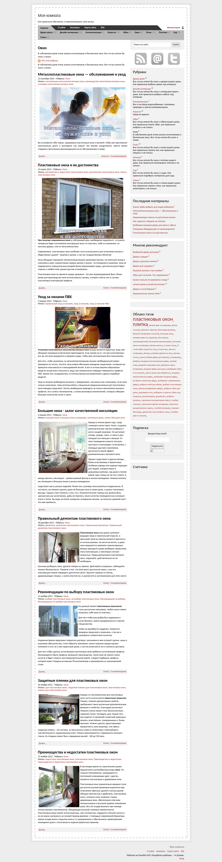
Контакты (75, 27)
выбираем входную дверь (165, 377)
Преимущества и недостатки (107, 759)
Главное (44, 28)
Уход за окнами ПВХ (55, 297)
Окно (139, 32)
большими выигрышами (160, 342)
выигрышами (149, 396)
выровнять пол (145, 393)
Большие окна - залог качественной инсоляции (77, 411)
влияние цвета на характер (145, 338)
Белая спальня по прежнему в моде (150, 280)
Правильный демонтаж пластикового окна (74, 519)
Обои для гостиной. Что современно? (151, 275)
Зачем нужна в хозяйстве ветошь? (149, 284)
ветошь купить (156, 346)
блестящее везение (166, 330)
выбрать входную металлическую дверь (151, 361)
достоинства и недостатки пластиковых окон (66, 172)
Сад (176, 32)
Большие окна (52, 418)
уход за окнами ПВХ (99, 304)
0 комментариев (118, 156)
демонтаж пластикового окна (70, 525)
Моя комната (49, 15)
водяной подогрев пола (149, 365)
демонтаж (50, 525)
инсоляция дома (95, 418)
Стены (44, 37)
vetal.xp (105, 156)
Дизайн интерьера (71, 32)
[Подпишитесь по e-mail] (157, 59)
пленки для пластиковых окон (52, 690)
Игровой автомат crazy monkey (147, 270)
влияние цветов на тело (161, 353)
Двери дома (48, 32)
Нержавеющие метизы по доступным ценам (154, 217)
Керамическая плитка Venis (146, 294)
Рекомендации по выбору (112, 599)
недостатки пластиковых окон (59, 759)
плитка (140, 324)
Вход (181, 858)
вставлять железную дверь (145, 381)
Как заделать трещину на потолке (149, 221)
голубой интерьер (162, 408)
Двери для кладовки (143, 266)
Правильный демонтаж (97, 525)
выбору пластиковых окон (57, 599)
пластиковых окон (117, 687)
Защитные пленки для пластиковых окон (72, 681)
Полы (151, 32)
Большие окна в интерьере (73, 418)
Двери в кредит (140, 257)
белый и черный (149, 330)
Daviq (106, 288)
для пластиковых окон (56, 687)
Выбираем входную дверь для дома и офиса (154, 225)
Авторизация (173, 27)
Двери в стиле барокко (144, 289)
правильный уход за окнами (59, 304)
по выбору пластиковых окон (85, 599)
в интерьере (175, 357)
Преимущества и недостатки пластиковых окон (78, 752)
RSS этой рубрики (50, 61)
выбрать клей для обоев (150, 385)
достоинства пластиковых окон (104, 172)
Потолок (164, 32)
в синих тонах (170, 346)
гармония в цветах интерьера (155, 404)
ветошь (147, 353)
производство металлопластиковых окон (105, 81)
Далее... (43, 156)
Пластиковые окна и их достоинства (68, 165)
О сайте (61, 27)
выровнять (160, 396)
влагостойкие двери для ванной (154, 357)
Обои (127, 32)
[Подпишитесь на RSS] (141, 59)
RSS (102, 27)
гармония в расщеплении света (155, 400)
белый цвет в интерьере (160, 325)
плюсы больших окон (115, 418)
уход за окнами (81, 304)
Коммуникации (95, 32)
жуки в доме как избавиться (157, 373)
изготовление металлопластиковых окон (64, 81)
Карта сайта (90, 27)
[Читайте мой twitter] (174, 59)
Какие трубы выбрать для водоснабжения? (153, 207)
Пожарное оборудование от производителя (154, 229)
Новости (114, 32)
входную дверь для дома (155, 369)
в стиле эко (162, 349)
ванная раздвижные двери (151, 389)
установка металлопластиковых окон (55, 84)
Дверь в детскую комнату (145, 261)
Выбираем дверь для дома (146, 252)
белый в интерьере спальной (146, 334)
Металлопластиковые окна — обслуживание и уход (82, 75)
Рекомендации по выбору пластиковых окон (76, 592)
